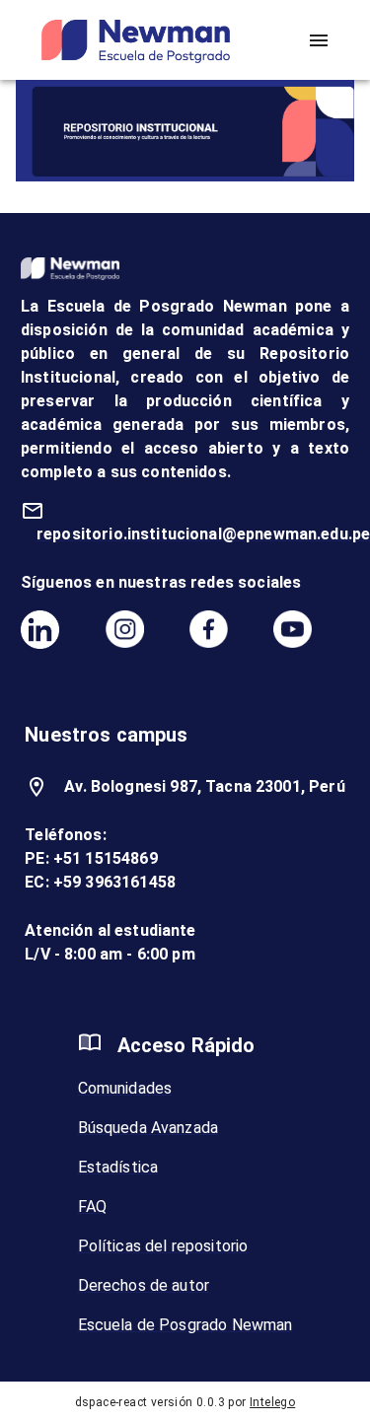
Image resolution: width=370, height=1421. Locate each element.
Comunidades (125, 1088)
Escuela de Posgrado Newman (185, 1324)
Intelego (272, 1402)
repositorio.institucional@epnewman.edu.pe (203, 534)
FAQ (92, 1206)
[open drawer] (318, 40)
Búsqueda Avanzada (148, 1127)
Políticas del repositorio (163, 1246)
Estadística (118, 1167)
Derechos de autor (144, 1285)
